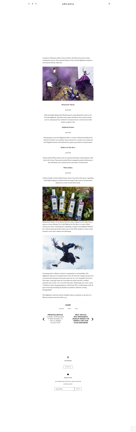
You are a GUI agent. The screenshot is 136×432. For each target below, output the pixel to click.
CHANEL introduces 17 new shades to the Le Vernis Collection (55, 319)
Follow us (68, 367)
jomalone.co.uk (80, 295)
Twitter (69, 308)
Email (76, 308)
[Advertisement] (68, 43)
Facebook (61, 308)
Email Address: (59, 389)
